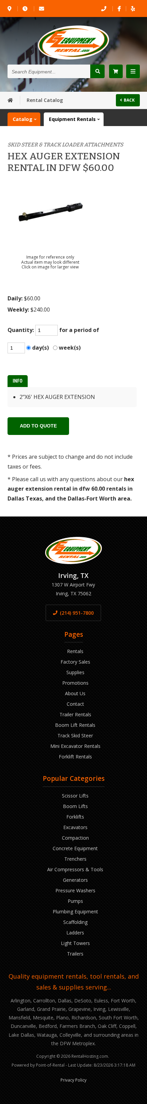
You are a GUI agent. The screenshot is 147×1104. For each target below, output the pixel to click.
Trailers (75, 953)
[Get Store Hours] (26, 8)
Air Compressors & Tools (75, 869)
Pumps (75, 901)
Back (129, 100)
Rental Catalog (45, 100)
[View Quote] (116, 71)
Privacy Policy (73, 1080)
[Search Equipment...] (97, 71)
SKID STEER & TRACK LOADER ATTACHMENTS (65, 144)
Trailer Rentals (75, 714)
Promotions (75, 683)
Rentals (75, 651)
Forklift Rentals (75, 756)
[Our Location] (10, 8)
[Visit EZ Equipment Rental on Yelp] (133, 8)
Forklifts (75, 816)
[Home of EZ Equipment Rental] (10, 100)
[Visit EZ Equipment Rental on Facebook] (119, 8)
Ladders (75, 932)
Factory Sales (75, 662)
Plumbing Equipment (75, 911)
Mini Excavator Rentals (75, 746)
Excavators (75, 827)
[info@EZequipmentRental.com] (42, 8)
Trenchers (75, 859)
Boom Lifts (75, 806)
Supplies (75, 672)
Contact (75, 704)
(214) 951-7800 (77, 613)
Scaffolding (75, 922)
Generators (75, 880)
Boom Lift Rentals (75, 725)
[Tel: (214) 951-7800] (104, 8)
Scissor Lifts (75, 795)
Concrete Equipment (75, 848)
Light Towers (75, 943)
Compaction (75, 838)
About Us (75, 693)
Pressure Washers (75, 890)
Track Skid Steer (75, 735)
